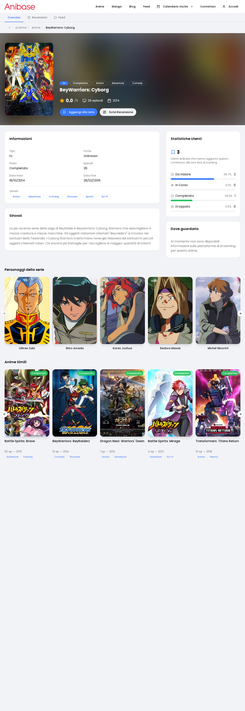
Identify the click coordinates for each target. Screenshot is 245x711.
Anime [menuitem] (100, 6)
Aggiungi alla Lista (81, 112)
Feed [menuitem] (146, 6)
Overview (14, 17)
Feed (61, 17)
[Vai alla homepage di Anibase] (20, 6)
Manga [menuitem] (117, 6)
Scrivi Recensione (121, 112)
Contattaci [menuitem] (208, 6)
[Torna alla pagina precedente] (9, 28)
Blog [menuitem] (132, 6)
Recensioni (39, 17)
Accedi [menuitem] (233, 6)
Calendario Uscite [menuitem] (175, 6)
